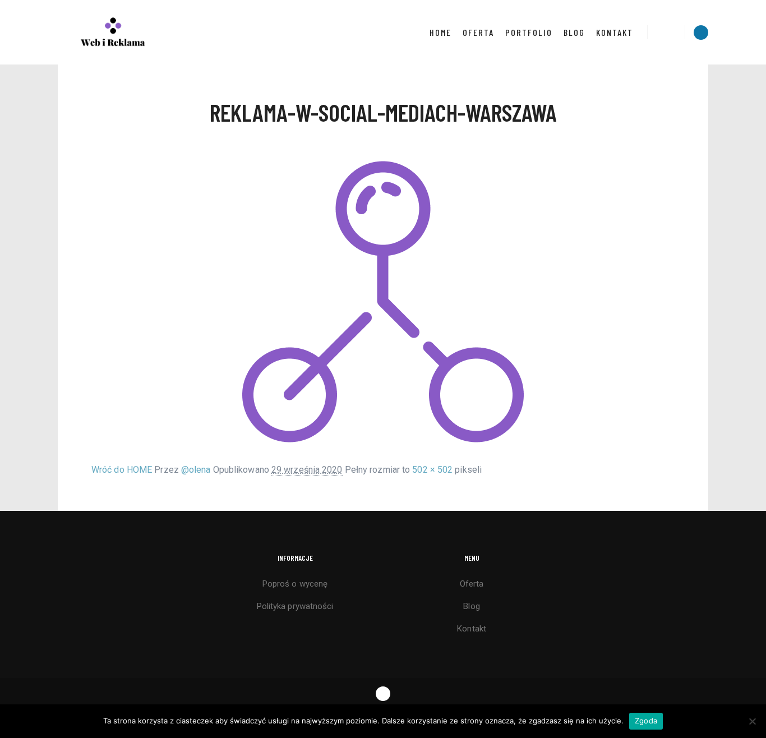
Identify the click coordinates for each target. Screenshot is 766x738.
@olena (196, 469)
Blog (471, 606)
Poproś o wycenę (295, 584)
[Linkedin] (701, 32)
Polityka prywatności (295, 606)
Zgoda (646, 720)
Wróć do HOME (121, 469)
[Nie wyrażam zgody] (752, 721)
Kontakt (471, 629)
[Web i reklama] (114, 32)
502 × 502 (432, 469)
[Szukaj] (666, 32)
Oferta (472, 584)
